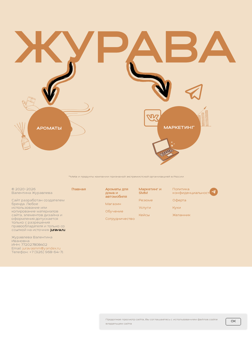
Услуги (145, 208)
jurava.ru (57, 230)
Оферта (179, 200)
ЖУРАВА (125, 49)
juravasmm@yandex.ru (41, 248)
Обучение (114, 211)
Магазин (113, 204)
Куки (177, 208)
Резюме (146, 200)
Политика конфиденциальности (192, 191)
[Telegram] (214, 194)
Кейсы (144, 215)
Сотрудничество (120, 219)
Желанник (181, 215)
